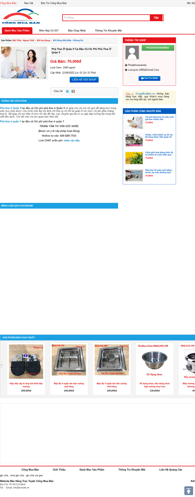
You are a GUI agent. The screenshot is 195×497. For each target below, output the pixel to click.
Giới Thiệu (59, 469)
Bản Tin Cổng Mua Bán (54, 3)
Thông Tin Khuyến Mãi (108, 30)
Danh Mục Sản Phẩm (17, 30)
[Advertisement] (59, 170)
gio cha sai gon (34, 475)
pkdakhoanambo (137, 65)
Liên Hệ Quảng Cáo (170, 469)
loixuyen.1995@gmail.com (143, 69)
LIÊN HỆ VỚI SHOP (84, 79)
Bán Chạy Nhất (77, 30)
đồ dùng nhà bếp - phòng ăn (68, 40)
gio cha (4, 475)
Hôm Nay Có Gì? (49, 30)
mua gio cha (17, 475)
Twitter (67, 91)
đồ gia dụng (43, 40)
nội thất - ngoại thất (23, 40)
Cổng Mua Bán (8, 3)
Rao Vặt (28, 3)
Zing (73, 91)
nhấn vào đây (72, 140)
